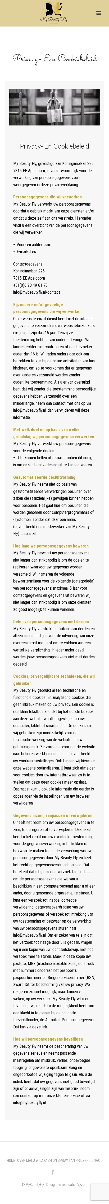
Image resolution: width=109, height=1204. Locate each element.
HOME (12, 1160)
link (44, 1026)
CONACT (95, 1160)
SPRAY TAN (67, 1160)
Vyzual (82, 1185)
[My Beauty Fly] (54, 12)
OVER (21, 1160)
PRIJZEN (82, 1160)
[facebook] (53, 1172)
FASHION (51, 1160)
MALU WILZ (35, 1160)
